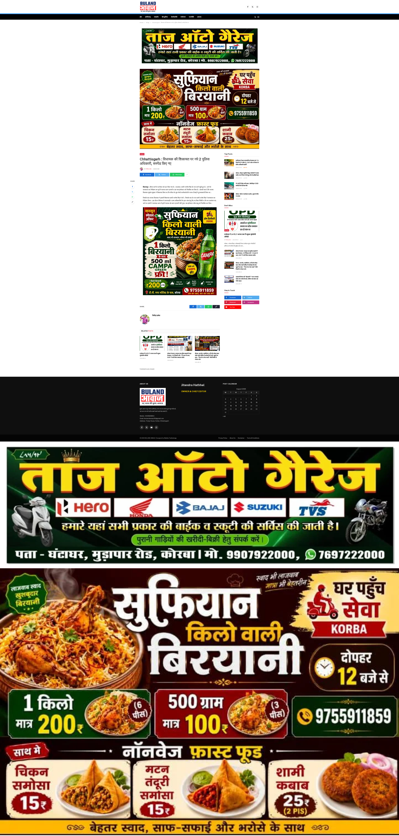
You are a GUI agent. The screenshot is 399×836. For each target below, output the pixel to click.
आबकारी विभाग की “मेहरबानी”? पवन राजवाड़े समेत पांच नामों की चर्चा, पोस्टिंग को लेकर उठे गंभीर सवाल (247, 279)
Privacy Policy (223, 438)
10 (225, 402)
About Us (232, 438)
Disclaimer (241, 438)
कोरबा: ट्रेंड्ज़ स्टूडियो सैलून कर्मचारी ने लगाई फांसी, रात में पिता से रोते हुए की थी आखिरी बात (247, 174)
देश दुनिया (165, 17)
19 (236, 406)
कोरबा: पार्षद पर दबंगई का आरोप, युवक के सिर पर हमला (247, 195)
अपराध (199, 17)
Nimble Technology (170, 438)
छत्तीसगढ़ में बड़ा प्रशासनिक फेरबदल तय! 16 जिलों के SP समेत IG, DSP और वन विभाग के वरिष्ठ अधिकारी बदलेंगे (247, 162)
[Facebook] (132, 187)
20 (241, 406)
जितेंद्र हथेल (148, 169)
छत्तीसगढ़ (148, 17)
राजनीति (191, 17)
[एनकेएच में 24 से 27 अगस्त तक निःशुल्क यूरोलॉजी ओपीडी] (152, 343)
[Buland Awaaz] (148, 7)
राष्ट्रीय (156, 17)
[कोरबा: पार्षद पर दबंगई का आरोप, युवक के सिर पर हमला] (229, 196)
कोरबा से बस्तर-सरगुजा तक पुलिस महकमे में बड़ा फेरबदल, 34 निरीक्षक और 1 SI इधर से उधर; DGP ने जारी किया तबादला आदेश (179, 355)
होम (141, 17)
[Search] (255, 17)
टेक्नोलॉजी (174, 17)
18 (231, 406)
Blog (142, 154)
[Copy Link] (132, 202)
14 (246, 402)
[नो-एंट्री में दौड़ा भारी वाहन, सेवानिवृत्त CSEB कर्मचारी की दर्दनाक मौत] (229, 185)
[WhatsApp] (132, 197)
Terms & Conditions (253, 438)
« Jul (224, 416)
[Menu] (258, 17)
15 (251, 402)
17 (225, 406)
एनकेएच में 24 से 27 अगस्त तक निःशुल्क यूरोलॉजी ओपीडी (150, 354)
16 (256, 402)
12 (236, 402)
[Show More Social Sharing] (187, 175)
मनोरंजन (183, 17)
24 (226, 409)
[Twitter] (132, 192)
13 (241, 402)
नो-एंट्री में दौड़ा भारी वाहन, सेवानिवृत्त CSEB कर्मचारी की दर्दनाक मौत (247, 184)
